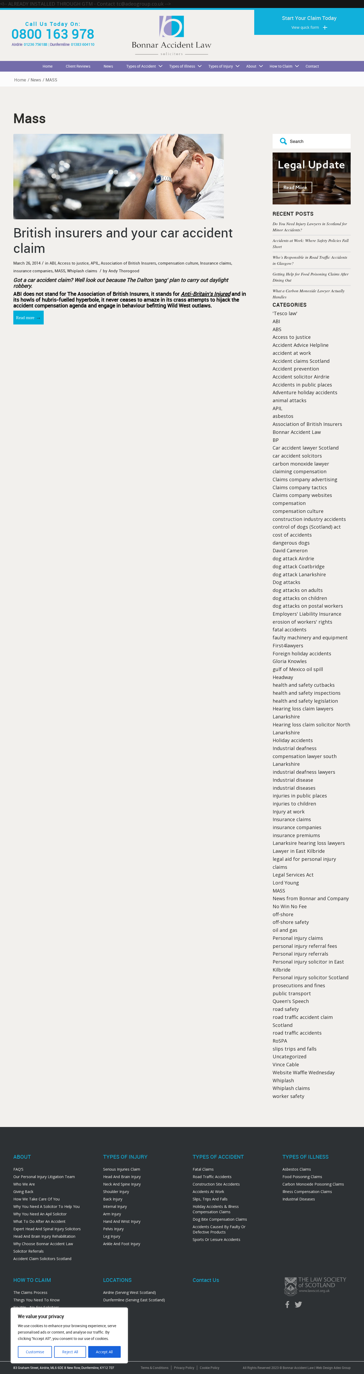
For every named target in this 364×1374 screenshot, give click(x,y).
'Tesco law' (285, 313)
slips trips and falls (295, 1049)
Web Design (324, 1367)
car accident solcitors (297, 455)
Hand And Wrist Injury (121, 1221)
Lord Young (286, 882)
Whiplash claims (82, 270)
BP (276, 440)
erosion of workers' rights (302, 622)
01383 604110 (82, 44)
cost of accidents (292, 535)
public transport (292, 993)
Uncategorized (289, 1056)
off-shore (283, 914)
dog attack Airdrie (293, 558)
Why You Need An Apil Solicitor (40, 1213)
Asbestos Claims (296, 1169)
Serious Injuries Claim (121, 1169)
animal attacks (289, 400)
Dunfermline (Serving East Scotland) (134, 1299)
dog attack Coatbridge (299, 566)
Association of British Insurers (128, 263)
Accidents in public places (302, 384)
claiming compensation (299, 471)
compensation (289, 503)
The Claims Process (30, 1292)
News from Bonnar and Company (311, 898)
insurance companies (33, 270)
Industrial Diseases (298, 1199)
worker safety (288, 1096)
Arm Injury (112, 1213)
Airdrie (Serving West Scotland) (129, 1292)
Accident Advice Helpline (301, 345)
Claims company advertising (305, 479)
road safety (286, 1009)
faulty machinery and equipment (310, 637)
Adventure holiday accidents (305, 392)
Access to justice (73, 263)
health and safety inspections (307, 693)
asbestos (283, 416)
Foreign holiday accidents (302, 653)
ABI (53, 263)
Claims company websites (302, 495)
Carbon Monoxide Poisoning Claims (313, 1184)
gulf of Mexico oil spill (298, 669)
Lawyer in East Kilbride (299, 851)
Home (20, 80)
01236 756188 (35, 44)
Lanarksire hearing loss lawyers (309, 843)
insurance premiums (296, 835)
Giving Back (23, 1191)
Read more (28, 317)
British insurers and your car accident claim (123, 240)
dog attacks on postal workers (308, 606)
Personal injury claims (298, 938)
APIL (95, 263)
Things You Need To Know (36, 1299)
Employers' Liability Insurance (307, 614)
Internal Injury (115, 1206)
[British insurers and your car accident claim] (129, 176)
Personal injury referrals (300, 954)
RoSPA (280, 1041)
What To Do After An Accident (39, 1221)
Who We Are (24, 1184)
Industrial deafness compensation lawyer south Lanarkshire (305, 756)
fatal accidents (289, 629)
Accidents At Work (208, 1191)
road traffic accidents (297, 1033)
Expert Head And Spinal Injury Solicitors (47, 1228)
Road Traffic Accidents (212, 1176)
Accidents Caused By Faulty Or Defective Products (219, 1229)
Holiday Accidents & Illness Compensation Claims (216, 1209)
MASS (60, 270)
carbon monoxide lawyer (301, 463)
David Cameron (290, 550)
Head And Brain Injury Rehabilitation (44, 1236)
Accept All (104, 1351)
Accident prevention (296, 368)
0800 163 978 (53, 33)
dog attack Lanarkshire (299, 574)
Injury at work (289, 811)
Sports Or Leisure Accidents (216, 1239)
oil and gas (285, 930)
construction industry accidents (309, 519)
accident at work (292, 353)
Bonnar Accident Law (297, 432)
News (36, 80)
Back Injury (112, 1199)
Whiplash (283, 1080)
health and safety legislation (305, 701)
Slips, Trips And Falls (210, 1199)
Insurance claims (215, 263)
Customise (35, 1351)
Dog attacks (286, 582)
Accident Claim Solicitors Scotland (42, 1258)
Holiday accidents (293, 740)
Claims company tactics (300, 487)
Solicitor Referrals (28, 1251)
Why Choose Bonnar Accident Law (43, 1243)
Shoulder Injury (116, 1191)
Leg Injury (111, 1236)
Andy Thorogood (123, 270)
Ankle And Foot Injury (121, 1243)
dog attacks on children (300, 598)
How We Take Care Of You (36, 1199)
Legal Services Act (293, 874)
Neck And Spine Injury (122, 1184)
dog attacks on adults (298, 590)
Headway (283, 677)
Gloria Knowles (290, 661)
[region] (69, 1335)
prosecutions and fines (299, 985)
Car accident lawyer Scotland (306, 448)
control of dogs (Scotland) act (307, 527)
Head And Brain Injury (122, 1176)
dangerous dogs (291, 543)
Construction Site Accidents (216, 1184)
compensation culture (178, 263)
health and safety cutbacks (304, 685)
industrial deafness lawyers (304, 772)
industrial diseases (294, 788)
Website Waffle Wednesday (304, 1072)
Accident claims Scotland (301, 361)
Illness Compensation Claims (307, 1191)
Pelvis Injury (113, 1228)
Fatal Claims (203, 1169)
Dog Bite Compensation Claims (220, 1219)
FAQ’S (18, 1169)
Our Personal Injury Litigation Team (44, 1176)
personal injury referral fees (305, 946)
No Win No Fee (290, 906)
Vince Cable (286, 1064)
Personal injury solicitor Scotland (311, 977)
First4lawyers (288, 645)
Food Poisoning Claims (302, 1176)
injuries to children (294, 803)
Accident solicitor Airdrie (301, 376)
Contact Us (206, 1280)
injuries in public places (300, 795)
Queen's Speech (291, 1001)
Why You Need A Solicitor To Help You (46, 1206)
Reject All (70, 1351)
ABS (277, 329)
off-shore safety (291, 922)
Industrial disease (293, 780)
